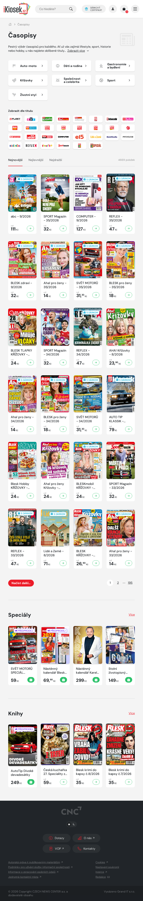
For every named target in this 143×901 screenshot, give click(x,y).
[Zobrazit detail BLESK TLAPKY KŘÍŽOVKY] (30, 362)
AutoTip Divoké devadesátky (22, 773)
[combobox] (56, 9)
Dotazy (59, 838)
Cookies (100, 862)
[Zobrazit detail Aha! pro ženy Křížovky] (63, 496)
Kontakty (89, 849)
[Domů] (10, 24)
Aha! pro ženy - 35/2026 (55, 285)
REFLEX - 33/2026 (17, 553)
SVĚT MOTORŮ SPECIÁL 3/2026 (21, 671)
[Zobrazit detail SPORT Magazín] (63, 228)
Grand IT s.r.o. (126, 891)
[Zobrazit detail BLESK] (63, 782)
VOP (58, 849)
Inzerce (100, 872)
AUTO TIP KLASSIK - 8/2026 (116, 419)
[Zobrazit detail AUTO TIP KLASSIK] (128, 429)
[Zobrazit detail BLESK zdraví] (30, 295)
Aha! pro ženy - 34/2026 (22, 419)
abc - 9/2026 (21, 216)
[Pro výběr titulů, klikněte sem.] (71, 9)
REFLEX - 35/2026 (116, 218)
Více (132, 615)
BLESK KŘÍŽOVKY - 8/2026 (84, 553)
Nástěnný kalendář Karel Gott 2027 (86, 671)
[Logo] (17, 8)
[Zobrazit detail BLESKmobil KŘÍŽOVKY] (95, 496)
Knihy (15, 713)
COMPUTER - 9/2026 (86, 218)
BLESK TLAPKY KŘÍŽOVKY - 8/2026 (21, 353)
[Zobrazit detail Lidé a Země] (63, 563)
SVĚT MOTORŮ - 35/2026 (87, 285)
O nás (88, 838)
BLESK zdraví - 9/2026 (21, 285)
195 (130, 583)
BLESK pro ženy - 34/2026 (55, 419)
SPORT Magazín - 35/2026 (55, 218)
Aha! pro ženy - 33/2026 (120, 553)
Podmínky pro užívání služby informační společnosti (39, 867)
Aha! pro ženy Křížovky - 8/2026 (54, 486)
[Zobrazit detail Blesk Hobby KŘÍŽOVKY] (30, 496)
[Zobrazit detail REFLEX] (128, 228)
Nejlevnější (35, 160)
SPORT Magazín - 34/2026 (55, 352)
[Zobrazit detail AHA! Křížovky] (128, 362)
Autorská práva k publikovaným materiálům (34, 862)
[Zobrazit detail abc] (30, 228)
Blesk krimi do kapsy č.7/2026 (120, 772)
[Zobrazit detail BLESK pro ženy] (128, 295)
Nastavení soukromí (107, 867)
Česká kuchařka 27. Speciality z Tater (55, 772)
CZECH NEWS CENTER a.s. (49, 891)
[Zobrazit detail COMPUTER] (95, 228)
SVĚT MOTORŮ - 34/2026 (87, 419)
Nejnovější (15, 160)
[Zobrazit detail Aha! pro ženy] (63, 295)
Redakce (101, 877)
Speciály (19, 614)
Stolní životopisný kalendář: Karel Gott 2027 (119, 671)
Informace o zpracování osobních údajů (31, 872)
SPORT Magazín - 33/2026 (120, 486)
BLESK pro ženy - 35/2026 (120, 285)
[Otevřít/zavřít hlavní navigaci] (135, 9)
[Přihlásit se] (113, 9)
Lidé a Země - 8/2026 (54, 553)
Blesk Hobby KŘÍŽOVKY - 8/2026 (20, 486)
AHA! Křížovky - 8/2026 (119, 352)
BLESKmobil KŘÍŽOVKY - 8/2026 (85, 486)
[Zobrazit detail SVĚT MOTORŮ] (95, 295)
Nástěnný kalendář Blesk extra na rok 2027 (54, 671)
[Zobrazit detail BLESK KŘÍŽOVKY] (95, 563)
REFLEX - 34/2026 (83, 352)
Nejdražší (55, 160)
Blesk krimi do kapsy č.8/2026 (87, 772)
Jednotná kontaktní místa (23, 877)
